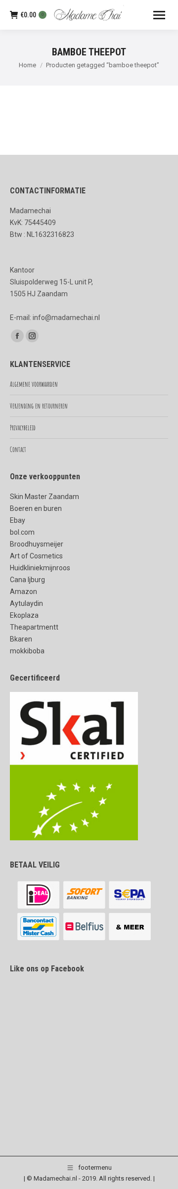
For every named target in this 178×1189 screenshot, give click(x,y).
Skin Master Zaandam (44, 497)
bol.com (22, 532)
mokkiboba (27, 651)
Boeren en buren (36, 508)
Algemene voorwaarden (34, 384)
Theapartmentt (34, 627)
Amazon (23, 591)
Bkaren (21, 639)
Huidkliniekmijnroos (40, 568)
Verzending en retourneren (39, 406)
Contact (18, 449)
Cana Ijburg (27, 580)
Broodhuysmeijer (36, 544)
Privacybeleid (23, 427)
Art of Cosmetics (36, 556)
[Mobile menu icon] (159, 15)
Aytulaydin (26, 603)
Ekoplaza (24, 615)
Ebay (17, 520)
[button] (156, 1168)
